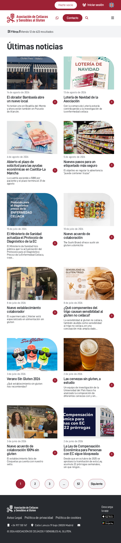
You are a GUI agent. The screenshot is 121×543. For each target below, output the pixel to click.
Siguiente (97, 483)
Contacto (72, 17)
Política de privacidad (39, 517)
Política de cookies (68, 517)
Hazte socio (65, 4)
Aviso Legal (14, 517)
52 (78, 483)
